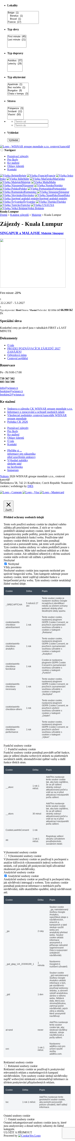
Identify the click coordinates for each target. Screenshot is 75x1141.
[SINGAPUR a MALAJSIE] (33, 286)
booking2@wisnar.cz (12, 394)
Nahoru (4, 476)
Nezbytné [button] (9, 560)
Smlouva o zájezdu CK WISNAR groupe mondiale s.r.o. (40, 408)
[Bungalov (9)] (17, 90)
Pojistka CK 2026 (17, 421)
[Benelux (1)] (23, 15)
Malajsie (36, 214)
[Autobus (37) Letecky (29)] (15, 70)
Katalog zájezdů (19, 214)
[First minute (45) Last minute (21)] (16, 46)
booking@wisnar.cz (11, 391)
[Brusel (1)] (23, 19)
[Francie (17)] (23, 22)
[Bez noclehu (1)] (17, 87)
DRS (30, 486)
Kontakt (12, 169)
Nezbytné (13, 563)
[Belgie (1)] (23, 12)
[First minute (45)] (16, 36)
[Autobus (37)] (14, 60)
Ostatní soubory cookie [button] (17, 1115)
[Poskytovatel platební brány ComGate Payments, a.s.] (32, 492)
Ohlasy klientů (15, 166)
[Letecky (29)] (14, 63)
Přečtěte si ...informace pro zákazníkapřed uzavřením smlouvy (21, 454)
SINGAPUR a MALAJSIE (32, 233)
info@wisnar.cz (9, 387)
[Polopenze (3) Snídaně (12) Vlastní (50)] (15, 117)
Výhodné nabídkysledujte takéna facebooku (17, 463)
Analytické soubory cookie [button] (19, 872)
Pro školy (12, 159)
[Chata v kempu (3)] (17, 93)
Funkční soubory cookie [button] (17, 745)
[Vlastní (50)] (15, 114)
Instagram (13, 470)
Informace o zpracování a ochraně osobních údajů (35, 411)
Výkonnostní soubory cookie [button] (20, 852)
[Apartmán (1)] (17, 84)
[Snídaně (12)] (15, 111)
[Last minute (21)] (16, 39)
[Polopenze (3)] (15, 108)
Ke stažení (13, 162)
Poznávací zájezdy (18, 156)
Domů (3, 214)
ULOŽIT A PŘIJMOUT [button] (18, 1132)
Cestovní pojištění (17, 358)
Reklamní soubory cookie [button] (18, 1062)
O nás (10, 345)
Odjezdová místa (17, 355)
